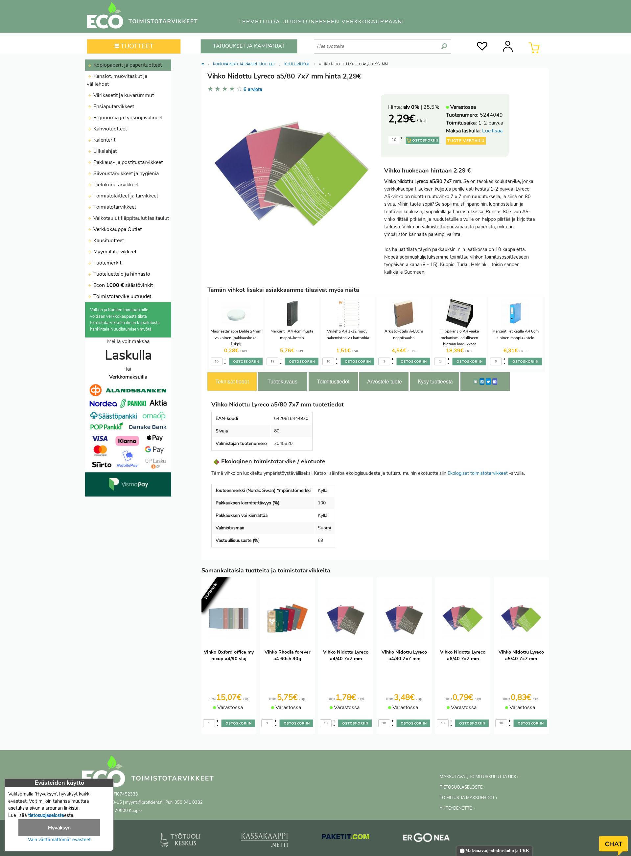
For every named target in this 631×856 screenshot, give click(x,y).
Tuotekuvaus (282, 381)
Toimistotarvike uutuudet (121, 296)
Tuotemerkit (107, 262)
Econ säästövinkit (123, 285)
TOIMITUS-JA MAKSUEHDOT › (468, 798)
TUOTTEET (136, 46)
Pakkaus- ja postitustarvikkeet (127, 162)
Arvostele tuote (384, 381)
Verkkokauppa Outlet (117, 229)
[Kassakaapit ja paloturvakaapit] (264, 841)
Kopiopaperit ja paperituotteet (127, 65)
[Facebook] (494, 381)
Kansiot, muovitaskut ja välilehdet (117, 80)
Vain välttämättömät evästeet (59, 839)
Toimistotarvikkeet (114, 207)
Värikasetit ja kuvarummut (123, 95)
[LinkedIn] (481, 381)
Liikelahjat (104, 151)
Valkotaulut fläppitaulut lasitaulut (130, 218)
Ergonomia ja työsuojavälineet (127, 117)
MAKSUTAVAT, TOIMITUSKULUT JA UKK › (479, 777)
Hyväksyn (59, 827)
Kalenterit (103, 140)
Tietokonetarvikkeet (115, 184)
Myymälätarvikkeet (114, 251)
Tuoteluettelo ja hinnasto (121, 274)
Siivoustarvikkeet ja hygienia (125, 173)
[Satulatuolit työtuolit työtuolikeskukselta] (180, 841)
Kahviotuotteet (109, 128)
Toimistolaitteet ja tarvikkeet (125, 195)
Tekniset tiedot (232, 381)
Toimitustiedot (333, 381)
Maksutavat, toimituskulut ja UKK (496, 850)
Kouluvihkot (297, 64)
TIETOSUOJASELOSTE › (462, 787)
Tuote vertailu (465, 140)
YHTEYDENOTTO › (457, 808)
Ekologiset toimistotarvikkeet (478, 473)
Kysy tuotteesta (435, 381)
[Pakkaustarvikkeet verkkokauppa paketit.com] (345, 838)
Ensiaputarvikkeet (113, 106)
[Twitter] (488, 381)
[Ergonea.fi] (426, 839)
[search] (444, 43)
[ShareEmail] (475, 381)
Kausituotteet (108, 240)
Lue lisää (492, 130)
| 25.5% (421, 107)
